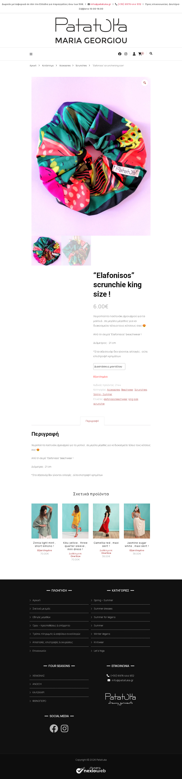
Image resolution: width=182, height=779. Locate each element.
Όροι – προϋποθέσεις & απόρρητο (51, 625)
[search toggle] (151, 53)
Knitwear (99, 642)
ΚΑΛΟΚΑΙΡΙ (38, 692)
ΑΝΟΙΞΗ (37, 684)
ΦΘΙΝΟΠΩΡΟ (39, 701)
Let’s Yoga (99, 650)
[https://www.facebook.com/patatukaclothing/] (54, 728)
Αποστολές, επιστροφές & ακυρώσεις (53, 642)
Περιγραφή (92, 421)
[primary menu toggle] (32, 54)
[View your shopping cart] (140, 53)
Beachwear (127, 389)
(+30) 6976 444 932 (129, 4)
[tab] (92, 421)
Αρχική (37, 600)
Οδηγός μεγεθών (41, 617)
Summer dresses (103, 608)
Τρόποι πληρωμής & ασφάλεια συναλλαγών (56, 633)
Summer (98, 625)
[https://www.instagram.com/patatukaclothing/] (64, 728)
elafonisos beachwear (115, 399)
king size (133, 399)
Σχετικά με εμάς (41, 608)
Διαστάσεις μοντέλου (108, 366)
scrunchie (99, 403)
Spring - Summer (102, 394)
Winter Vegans (102, 633)
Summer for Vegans (104, 617)
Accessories (113, 389)
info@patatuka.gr (100, 4)
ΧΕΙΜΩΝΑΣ (39, 675)
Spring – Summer (103, 600)
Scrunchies (140, 389)
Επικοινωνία (39, 650)
